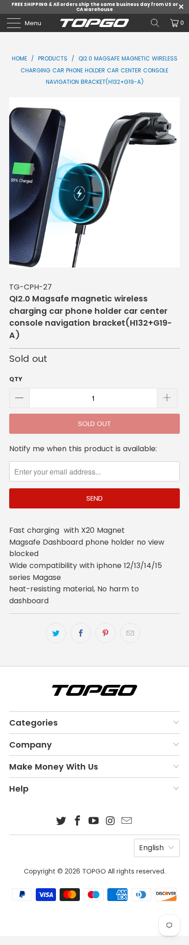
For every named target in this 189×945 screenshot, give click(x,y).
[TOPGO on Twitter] (61, 821)
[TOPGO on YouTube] (94, 821)
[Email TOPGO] (127, 821)
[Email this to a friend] (130, 633)
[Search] (155, 23)
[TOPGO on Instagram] (110, 821)
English (151, 847)
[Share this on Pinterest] (105, 633)
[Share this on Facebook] (81, 633)
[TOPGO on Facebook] (77, 821)
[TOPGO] (94, 23)
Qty (15, 379)
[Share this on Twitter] (56, 633)
